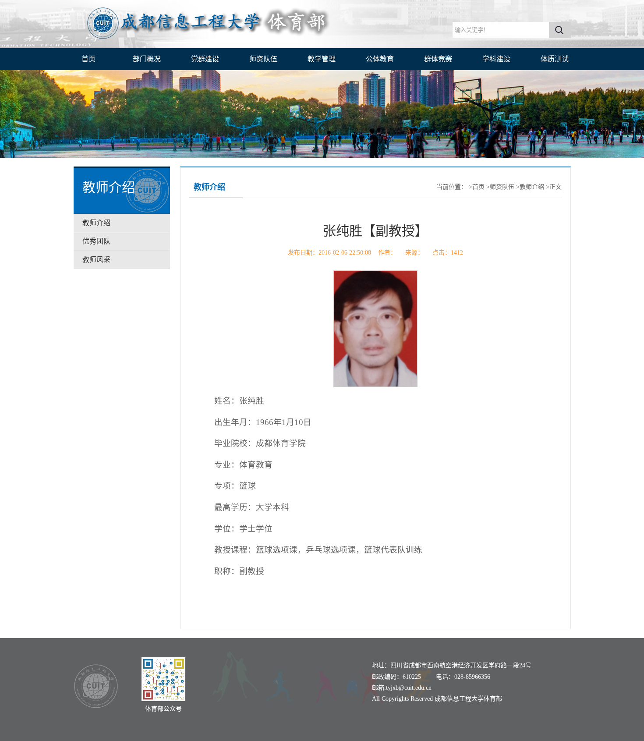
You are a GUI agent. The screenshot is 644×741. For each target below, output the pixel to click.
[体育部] (214, 43)
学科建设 (496, 59)
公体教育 (380, 59)
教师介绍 (96, 223)
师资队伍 (263, 59)
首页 (88, 59)
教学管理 (322, 59)
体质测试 (555, 59)
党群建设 (205, 59)
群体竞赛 (438, 59)
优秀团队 (96, 241)
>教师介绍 (530, 187)
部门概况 (147, 59)
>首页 (477, 187)
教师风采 (96, 259)
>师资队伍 (500, 187)
